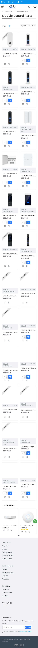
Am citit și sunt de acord (17, 631)
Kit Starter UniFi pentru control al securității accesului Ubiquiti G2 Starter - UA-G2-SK (28, 368)
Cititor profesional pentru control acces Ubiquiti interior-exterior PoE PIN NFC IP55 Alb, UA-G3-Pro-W (28, 92)
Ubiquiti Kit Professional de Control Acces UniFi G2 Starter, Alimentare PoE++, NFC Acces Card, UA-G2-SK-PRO (28, 446)
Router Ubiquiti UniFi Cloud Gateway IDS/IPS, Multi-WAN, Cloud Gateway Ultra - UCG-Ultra (10, 526)
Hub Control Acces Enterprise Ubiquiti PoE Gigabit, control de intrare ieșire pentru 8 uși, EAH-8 (10, 174)
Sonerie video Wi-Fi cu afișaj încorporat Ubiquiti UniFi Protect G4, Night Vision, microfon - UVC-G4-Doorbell (28, 410)
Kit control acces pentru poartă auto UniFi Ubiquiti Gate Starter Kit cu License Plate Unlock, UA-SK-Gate (28, 294)
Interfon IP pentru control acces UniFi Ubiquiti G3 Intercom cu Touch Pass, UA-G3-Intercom (10, 216)
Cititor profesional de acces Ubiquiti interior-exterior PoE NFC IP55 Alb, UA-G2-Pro (28, 53)
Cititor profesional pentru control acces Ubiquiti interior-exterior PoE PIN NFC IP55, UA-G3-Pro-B (10, 132)
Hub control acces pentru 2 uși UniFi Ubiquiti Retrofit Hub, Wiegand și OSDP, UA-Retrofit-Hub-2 (28, 176)
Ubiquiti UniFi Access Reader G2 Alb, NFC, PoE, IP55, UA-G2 (28, 484)
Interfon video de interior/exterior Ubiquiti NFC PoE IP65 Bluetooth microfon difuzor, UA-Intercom (10, 254)
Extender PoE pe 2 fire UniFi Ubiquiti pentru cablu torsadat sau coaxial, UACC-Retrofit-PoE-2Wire (28, 136)
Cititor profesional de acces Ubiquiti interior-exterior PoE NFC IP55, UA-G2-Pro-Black (10, 94)
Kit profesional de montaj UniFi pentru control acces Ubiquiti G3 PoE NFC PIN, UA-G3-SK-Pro (10, 370)
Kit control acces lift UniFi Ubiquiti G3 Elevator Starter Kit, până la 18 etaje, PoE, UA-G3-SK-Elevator (10, 296)
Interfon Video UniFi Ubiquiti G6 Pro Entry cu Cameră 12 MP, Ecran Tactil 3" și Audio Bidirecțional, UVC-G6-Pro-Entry (28, 256)
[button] (2, 521)
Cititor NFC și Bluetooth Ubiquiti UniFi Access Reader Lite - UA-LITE (10, 53)
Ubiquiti (5, 49)
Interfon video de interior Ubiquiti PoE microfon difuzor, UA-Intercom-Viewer (28, 216)
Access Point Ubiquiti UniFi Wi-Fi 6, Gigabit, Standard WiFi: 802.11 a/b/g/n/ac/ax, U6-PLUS (28, 526)
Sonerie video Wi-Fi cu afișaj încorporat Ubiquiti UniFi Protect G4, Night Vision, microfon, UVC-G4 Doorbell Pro (10, 448)
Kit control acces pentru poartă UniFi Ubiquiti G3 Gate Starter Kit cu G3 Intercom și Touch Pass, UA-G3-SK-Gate (10, 332)
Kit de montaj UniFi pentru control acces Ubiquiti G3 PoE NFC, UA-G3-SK (28, 330)
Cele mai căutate (8, 505)
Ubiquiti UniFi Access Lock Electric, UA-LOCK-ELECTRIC (10, 486)
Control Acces (9, 11)
